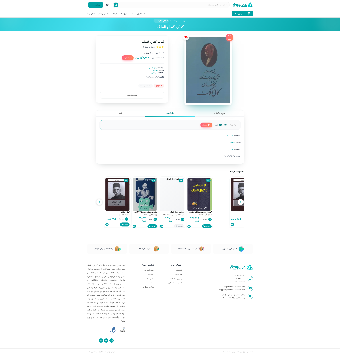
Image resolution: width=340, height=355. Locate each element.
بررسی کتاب (219, 113)
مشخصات (170, 113)
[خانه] (184, 20)
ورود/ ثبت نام (149, 270)
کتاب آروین (141, 13)
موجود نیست (132, 95)
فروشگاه (123, 13)
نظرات (120, 113)
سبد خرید (178, 274)
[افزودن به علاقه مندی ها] (186, 37)
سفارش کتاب (103, 13)
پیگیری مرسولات (176, 278)
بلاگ (131, 13)
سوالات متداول (148, 287)
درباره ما (114, 13)
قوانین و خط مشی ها (174, 283)
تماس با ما (91, 13)
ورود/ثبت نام (96, 4)
